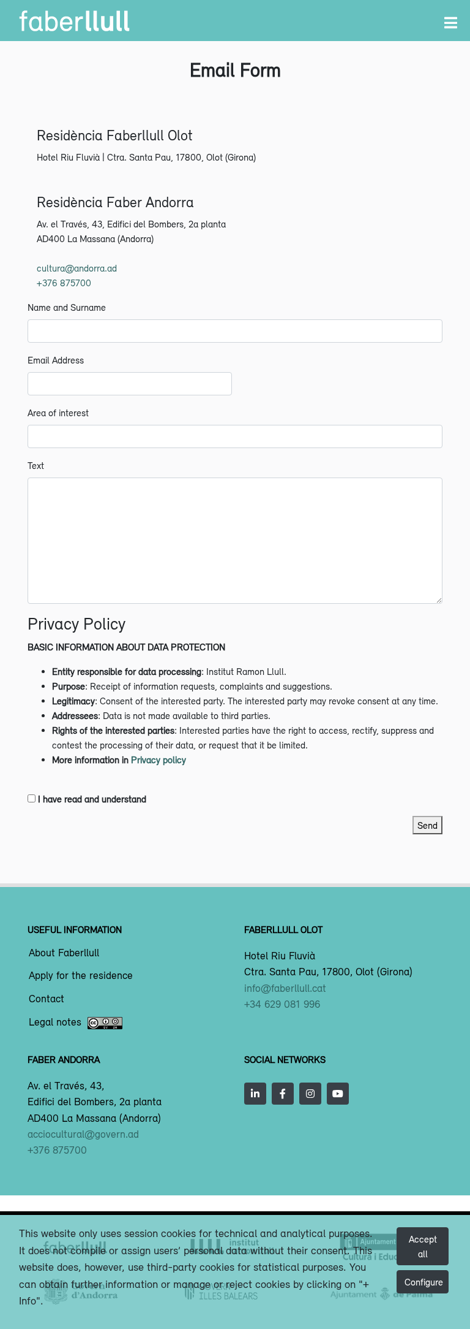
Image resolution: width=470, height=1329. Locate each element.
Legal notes (55, 1022)
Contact (46, 999)
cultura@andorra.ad (77, 267)
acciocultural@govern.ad (83, 1134)
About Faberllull (64, 953)
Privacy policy (158, 759)
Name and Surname (67, 307)
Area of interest (58, 412)
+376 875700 (64, 282)
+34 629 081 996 (282, 1004)
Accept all (423, 1246)
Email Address (56, 359)
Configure (424, 1281)
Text (36, 465)
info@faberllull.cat (285, 988)
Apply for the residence (81, 975)
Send (427, 825)
